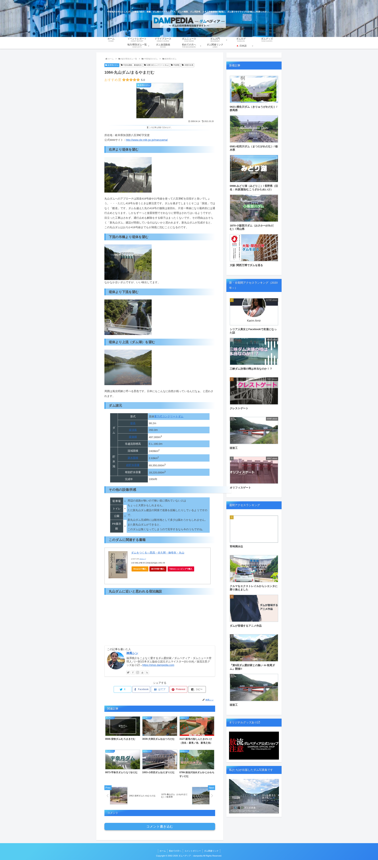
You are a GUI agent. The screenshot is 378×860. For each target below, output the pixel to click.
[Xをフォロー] (128, 672)
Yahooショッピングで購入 (180, 569)
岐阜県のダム (113, 65)
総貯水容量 (133, 465)
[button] (197, 689)
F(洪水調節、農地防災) (132, 65)
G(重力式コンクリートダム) (157, 65)
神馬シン (132, 653)
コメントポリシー (192, 851)
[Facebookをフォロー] (133, 672)
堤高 (133, 423)
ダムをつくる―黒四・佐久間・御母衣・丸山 (157, 552)
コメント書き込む (159, 826)
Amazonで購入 (140, 569)
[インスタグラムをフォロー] (138, 672)
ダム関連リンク (211, 851)
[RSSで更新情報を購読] (147, 672)
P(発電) (176, 65)
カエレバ (142, 559)
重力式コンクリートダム (168, 416)
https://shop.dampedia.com (158, 665)
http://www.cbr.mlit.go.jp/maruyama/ (147, 139)
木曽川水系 (188, 65)
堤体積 (133, 436)
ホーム (163, 851)
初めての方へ (175, 851)
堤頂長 (133, 429)
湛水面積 (133, 457)
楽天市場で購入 (158, 569)
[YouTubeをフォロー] (142, 672)
